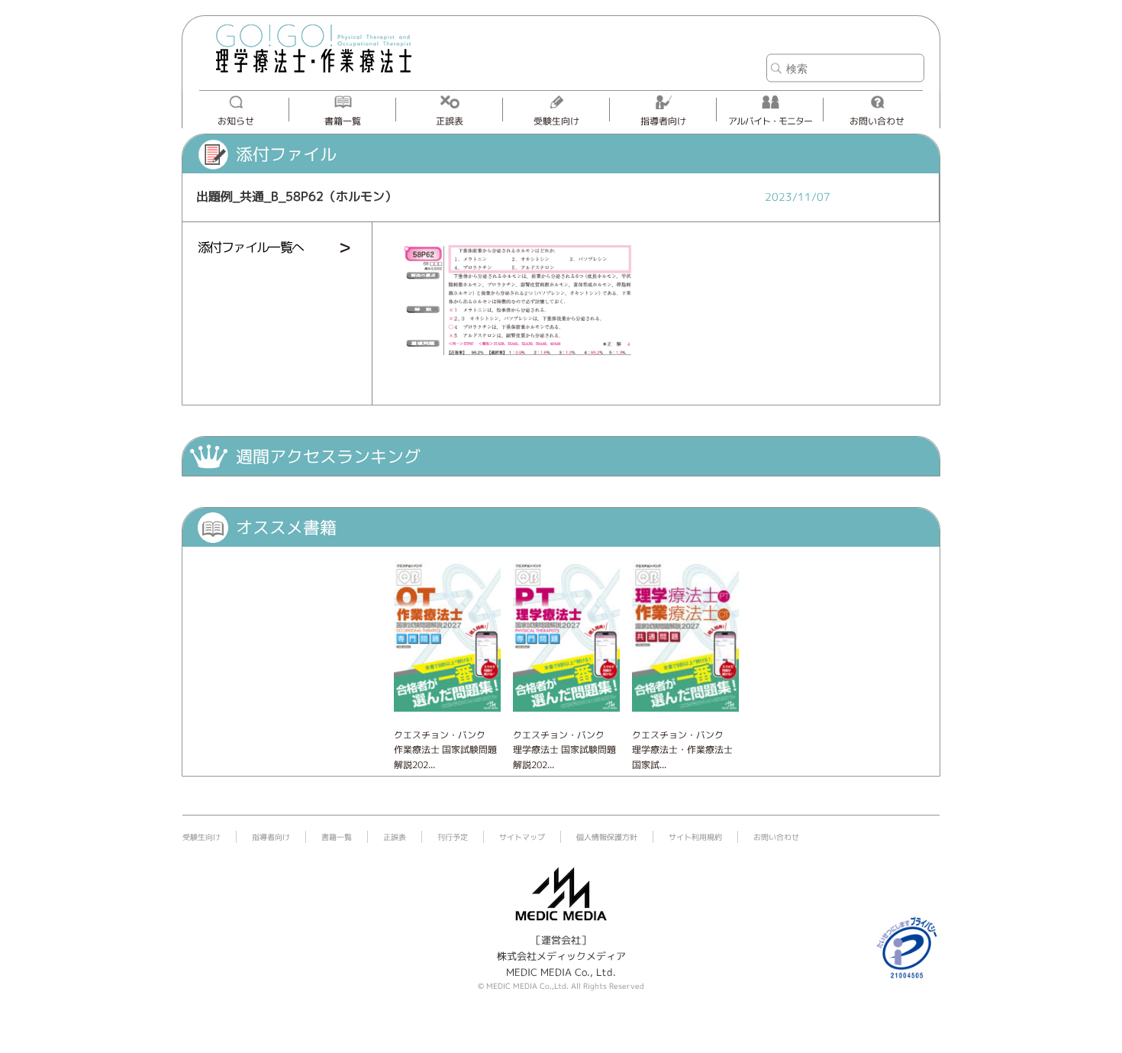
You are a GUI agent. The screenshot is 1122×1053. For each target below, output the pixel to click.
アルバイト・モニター (770, 121)
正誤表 (449, 121)
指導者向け (663, 121)
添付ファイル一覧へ (251, 247)
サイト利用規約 (695, 837)
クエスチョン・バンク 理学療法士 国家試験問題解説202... (564, 749)
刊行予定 (452, 837)
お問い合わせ (877, 121)
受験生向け (556, 121)
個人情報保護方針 (606, 837)
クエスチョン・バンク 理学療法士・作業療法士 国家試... (682, 749)
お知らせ (236, 121)
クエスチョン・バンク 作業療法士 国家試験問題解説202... (445, 749)
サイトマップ (522, 837)
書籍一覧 (342, 121)
